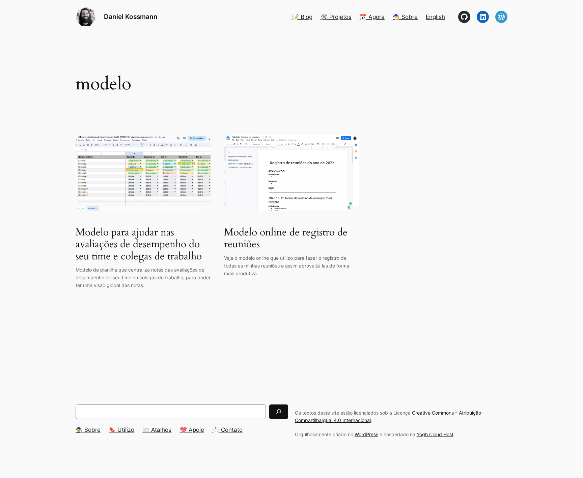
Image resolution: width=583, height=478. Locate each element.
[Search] (278, 411)
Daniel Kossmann (131, 16)
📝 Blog (302, 16)
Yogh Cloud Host (435, 434)
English (435, 16)
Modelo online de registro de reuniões (286, 239)
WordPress (366, 434)
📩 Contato (227, 429)
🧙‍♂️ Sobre (405, 16)
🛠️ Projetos (336, 16)
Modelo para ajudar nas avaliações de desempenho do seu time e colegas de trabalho (139, 245)
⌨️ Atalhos (156, 429)
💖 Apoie (192, 429)
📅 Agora (372, 16)
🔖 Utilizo (121, 429)
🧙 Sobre (88, 429)
